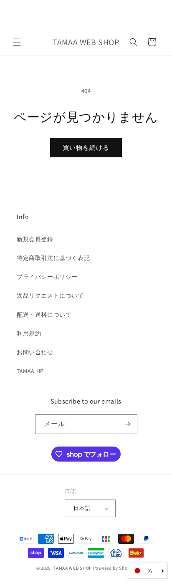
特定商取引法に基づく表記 (53, 258)
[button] (17, 42)
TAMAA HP (30, 371)
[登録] (128, 424)
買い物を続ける (86, 147)
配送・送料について (44, 314)
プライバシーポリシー (47, 276)
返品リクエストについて (50, 295)
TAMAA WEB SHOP (72, 568)
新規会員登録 (35, 239)
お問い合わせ (35, 352)
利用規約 (29, 333)
